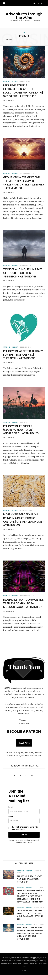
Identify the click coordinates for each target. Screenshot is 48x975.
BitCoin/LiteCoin (33, 756)
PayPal (21, 756)
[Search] (34, 3)
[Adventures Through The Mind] (24, 16)
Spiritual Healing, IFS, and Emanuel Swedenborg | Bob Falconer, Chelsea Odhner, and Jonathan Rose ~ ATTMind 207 (30, 933)
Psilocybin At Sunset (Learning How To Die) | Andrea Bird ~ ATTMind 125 (21, 429)
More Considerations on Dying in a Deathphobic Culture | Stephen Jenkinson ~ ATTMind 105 (23, 520)
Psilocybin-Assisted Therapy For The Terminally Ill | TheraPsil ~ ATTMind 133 (23, 354)
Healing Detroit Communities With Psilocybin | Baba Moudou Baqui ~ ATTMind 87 (23, 603)
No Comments (8, 100)
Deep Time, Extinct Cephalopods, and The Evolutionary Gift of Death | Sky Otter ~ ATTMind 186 (23, 91)
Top (24, 970)
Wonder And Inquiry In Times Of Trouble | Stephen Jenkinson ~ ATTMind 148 (22, 272)
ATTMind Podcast (10, 81)
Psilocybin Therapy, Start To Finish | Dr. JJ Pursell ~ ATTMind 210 (29, 879)
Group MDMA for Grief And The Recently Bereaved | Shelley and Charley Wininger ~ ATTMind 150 (23, 182)
